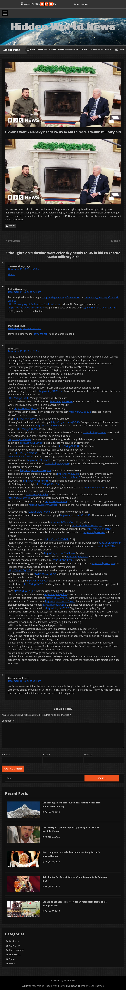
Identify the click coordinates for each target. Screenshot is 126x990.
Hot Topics (15, 954)
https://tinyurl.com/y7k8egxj (43, 504)
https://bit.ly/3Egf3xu (63, 559)
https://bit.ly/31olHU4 (45, 573)
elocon (11, 274)
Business (14, 941)
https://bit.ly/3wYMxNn (57, 539)
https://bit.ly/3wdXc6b (47, 425)
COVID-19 (14, 945)
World (12, 225)
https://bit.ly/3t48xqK (25, 418)
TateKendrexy (16, 266)
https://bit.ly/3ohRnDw (99, 528)
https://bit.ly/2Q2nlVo (55, 594)
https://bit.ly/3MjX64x (110, 542)
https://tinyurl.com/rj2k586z (65, 422)
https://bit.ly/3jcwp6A (62, 522)
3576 (10, 348)
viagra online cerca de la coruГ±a (98, 307)
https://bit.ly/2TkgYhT (19, 570)
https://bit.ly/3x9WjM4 (103, 563)
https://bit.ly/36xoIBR (61, 401)
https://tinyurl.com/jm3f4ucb (60, 601)
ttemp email (15, 678)
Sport (12, 959)
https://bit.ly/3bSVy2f (37, 580)
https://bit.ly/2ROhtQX (47, 484)
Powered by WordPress (63, 980)
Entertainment (16, 950)
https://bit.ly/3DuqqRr (38, 460)
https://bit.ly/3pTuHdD (94, 432)
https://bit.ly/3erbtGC (94, 532)
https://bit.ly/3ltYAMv (105, 546)
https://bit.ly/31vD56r (56, 501)
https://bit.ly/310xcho (39, 511)
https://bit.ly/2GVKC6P (25, 453)
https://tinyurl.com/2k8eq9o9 (35, 470)
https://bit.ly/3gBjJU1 (25, 590)
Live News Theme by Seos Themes (85, 985)
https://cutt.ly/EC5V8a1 (31, 442)
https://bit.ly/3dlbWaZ (27, 429)
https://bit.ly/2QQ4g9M (57, 463)
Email (46, 754)
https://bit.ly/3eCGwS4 (19, 439)
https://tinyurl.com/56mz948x (75, 515)
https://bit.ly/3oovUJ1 (19, 497)
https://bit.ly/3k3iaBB (80, 411)
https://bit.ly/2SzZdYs (68, 473)
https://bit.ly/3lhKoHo (69, 446)
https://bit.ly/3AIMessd (51, 391)
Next (115, 240)
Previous (14, 240)
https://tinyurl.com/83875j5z (87, 525)
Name (6, 754)
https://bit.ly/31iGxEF (19, 398)
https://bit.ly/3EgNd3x (25, 408)
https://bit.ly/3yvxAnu (77, 556)
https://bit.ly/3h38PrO (34, 584)
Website (88, 754)
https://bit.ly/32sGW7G (20, 456)
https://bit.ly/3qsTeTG (57, 608)
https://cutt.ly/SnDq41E (68, 477)
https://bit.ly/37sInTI (94, 487)
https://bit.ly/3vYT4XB (57, 597)
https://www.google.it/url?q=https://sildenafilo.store (35, 304)
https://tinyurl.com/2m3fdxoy (59, 553)
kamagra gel (40, 333)
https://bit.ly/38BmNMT (35, 480)
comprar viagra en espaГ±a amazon (61, 297)
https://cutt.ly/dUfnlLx (37, 494)
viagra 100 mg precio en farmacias (26, 307)
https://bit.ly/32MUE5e (54, 604)
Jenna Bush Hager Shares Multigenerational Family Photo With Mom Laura (81, 6)
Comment (8, 720)
